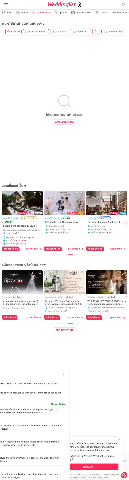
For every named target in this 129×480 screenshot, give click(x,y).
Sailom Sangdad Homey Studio (20, 226)
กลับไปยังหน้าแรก (64, 122)
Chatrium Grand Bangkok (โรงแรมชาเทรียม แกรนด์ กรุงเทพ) (108, 307)
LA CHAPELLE (79, 475)
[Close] (119, 439)
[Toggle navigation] (6, 5)
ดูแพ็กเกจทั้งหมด (64, 330)
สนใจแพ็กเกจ (9, 317)
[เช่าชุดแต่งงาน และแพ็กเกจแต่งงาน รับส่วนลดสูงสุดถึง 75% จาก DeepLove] (22, 282)
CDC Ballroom (93, 475)
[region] (88, 455)
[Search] (123, 4)
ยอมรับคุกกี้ (88, 467)
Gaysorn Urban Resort (98, 478)
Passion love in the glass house (62, 222)
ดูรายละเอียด (32, 248)
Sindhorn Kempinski (111, 475)
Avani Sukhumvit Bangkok (61, 307)
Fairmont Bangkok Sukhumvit (103, 222)
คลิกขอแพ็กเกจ (10, 248)
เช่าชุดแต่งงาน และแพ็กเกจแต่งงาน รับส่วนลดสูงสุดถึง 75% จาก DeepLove (21, 303)
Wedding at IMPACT (78, 478)
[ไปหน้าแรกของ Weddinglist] (65, 4)
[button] (2, 222)
